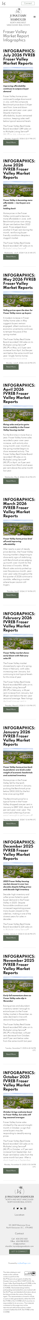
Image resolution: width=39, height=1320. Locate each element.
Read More (11, 142)
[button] (14, 1208)
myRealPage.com (24, 1263)
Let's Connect (20, 1252)
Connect (28, 3)
